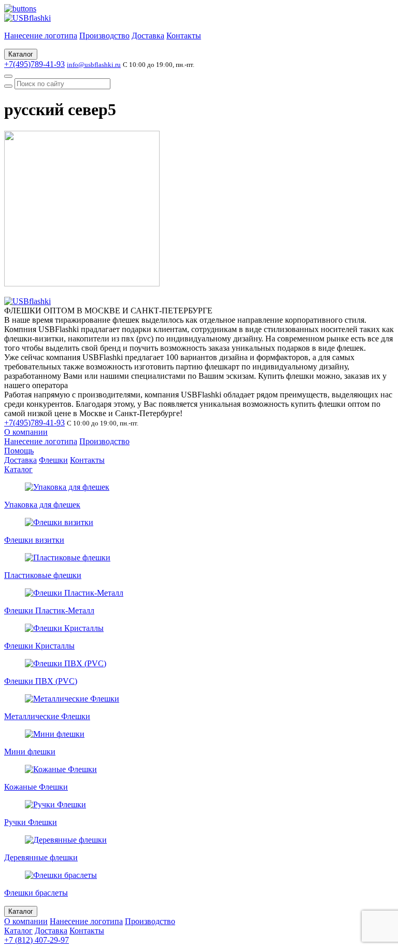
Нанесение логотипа (40, 35)
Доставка (148, 35)
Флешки (53, 460)
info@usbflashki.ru (94, 64)
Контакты (183, 35)
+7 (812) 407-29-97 (36, 940)
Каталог (20, 54)
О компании (26, 432)
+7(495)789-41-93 (34, 64)
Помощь (19, 450)
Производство (104, 35)
